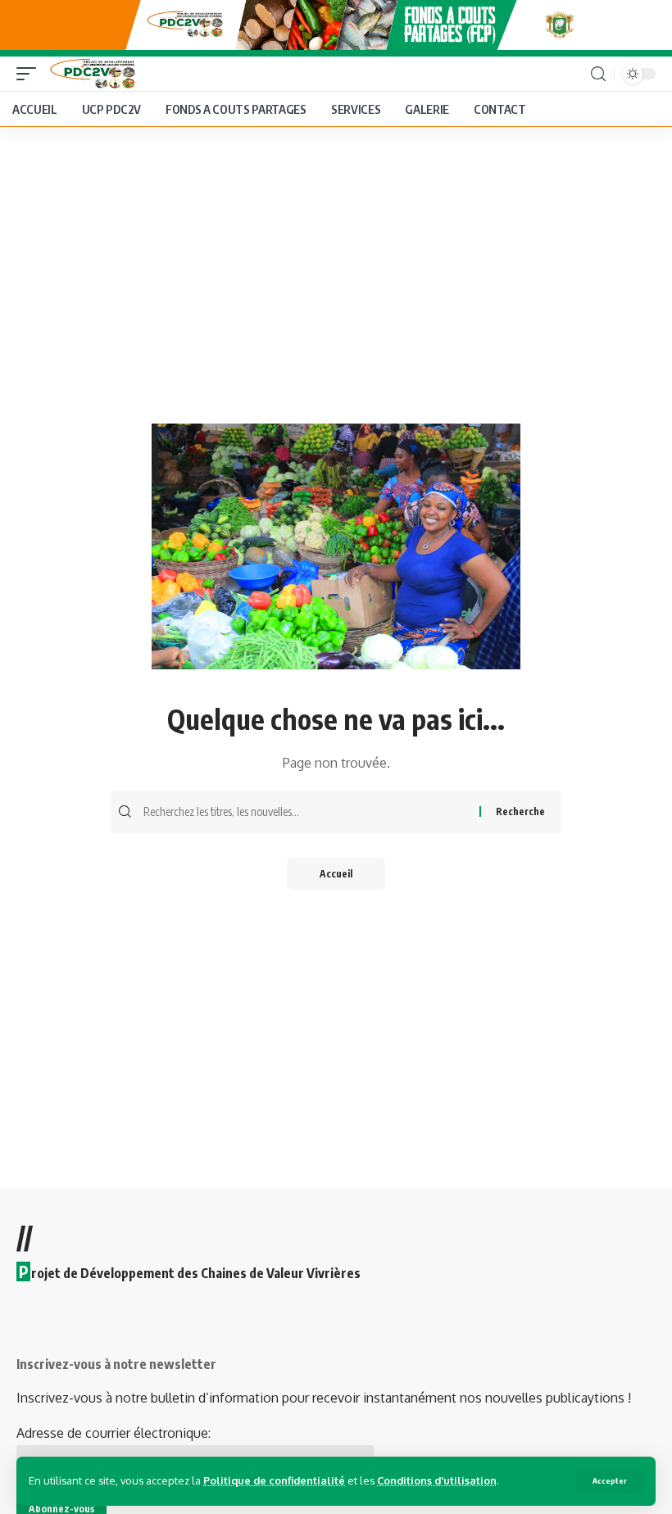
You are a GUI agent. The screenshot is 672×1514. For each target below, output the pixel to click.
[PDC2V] (90, 74)
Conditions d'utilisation (437, 1480)
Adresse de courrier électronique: (113, 1433)
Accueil (336, 874)
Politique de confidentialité (274, 1480)
